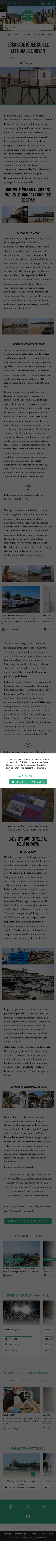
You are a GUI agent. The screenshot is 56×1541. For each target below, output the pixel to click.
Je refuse (20, 781)
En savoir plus (30, 776)
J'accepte (39, 781)
